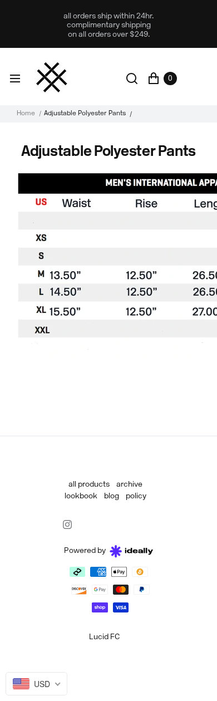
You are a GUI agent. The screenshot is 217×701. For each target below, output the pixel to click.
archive (129, 485)
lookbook (81, 496)
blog (111, 496)
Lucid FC (104, 637)
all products (89, 485)
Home (26, 113)
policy (136, 496)
